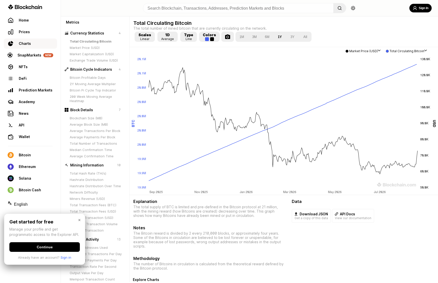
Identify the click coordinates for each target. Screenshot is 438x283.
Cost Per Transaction (87, 230)
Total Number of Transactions (93, 143)
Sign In (423, 8)
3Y (292, 37)
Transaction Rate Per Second (93, 267)
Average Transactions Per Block (95, 131)
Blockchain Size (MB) (86, 118)
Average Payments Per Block (92, 137)
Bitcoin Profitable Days (88, 78)
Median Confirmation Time (91, 150)
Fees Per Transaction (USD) (91, 218)
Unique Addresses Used (89, 248)
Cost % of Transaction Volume (94, 224)
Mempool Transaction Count (92, 279)
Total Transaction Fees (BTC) (93, 205)
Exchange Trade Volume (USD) (94, 60)
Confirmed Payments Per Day (93, 260)
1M (242, 37)
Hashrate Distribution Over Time (95, 186)
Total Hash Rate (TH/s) (88, 173)
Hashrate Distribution (86, 180)
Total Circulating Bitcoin (91, 41)
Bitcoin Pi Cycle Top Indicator (93, 90)
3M (254, 37)
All (305, 37)
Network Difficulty (84, 192)
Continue (45, 247)
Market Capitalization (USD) (92, 54)
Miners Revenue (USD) (87, 199)
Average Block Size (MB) (89, 124)
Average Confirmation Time (92, 156)
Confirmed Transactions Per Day (96, 254)
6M (267, 37)
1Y (280, 37)
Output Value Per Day (86, 273)
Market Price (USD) (85, 48)
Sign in (66, 257)
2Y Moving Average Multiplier (93, 84)
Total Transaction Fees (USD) (93, 211)
